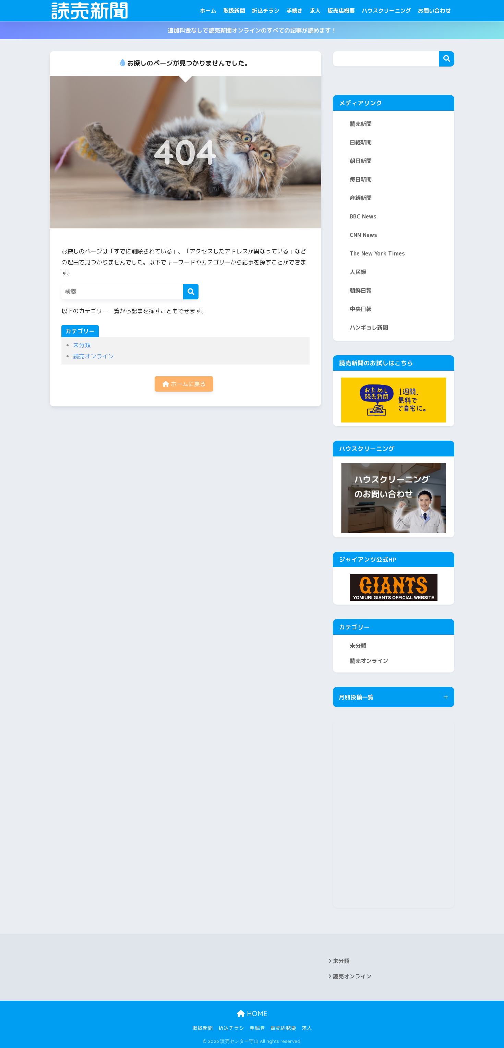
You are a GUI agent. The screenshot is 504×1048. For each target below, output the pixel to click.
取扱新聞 (234, 10)
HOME (256, 1013)
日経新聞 (361, 142)
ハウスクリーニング (386, 10)
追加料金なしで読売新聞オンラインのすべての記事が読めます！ (252, 30)
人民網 (358, 272)
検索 (446, 59)
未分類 (82, 345)
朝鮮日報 (361, 290)
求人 (315, 10)
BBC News (363, 216)
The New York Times (377, 253)
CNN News (363, 235)
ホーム (208, 10)
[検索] (191, 291)
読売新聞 (361, 124)
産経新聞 (361, 198)
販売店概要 (341, 10)
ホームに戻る (187, 384)
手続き (294, 10)
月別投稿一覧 (356, 697)
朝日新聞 (361, 161)
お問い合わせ (434, 10)
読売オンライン (93, 356)
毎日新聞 (361, 179)
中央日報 (361, 309)
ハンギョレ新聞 (369, 327)
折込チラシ (265, 10)
